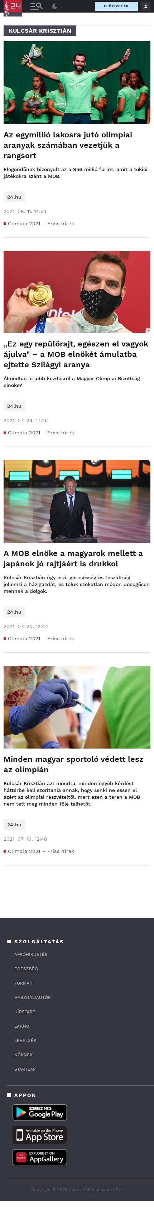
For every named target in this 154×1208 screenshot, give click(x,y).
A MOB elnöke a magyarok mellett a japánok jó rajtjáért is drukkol (73, 558)
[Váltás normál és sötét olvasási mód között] (54, 6)
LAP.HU (21, 1026)
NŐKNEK (23, 1054)
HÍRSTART (24, 1011)
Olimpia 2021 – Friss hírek (41, 223)
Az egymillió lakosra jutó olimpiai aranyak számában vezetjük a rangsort (68, 145)
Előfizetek (116, 6)
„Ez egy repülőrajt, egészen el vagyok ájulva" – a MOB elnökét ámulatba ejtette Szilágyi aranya (76, 354)
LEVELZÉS (25, 1040)
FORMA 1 (23, 983)
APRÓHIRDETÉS (31, 954)
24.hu (14, 197)
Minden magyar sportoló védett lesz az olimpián (74, 764)
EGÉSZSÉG (26, 968)
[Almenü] (36, 6)
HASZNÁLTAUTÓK (32, 997)
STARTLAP (24, 1069)
